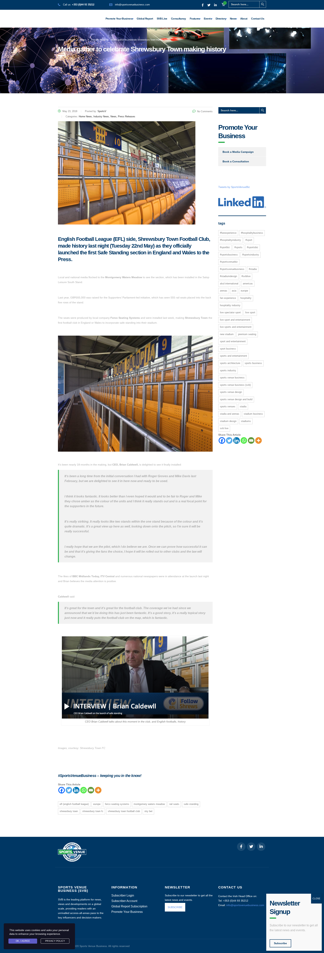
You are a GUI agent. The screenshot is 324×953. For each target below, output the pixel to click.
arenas (223, 290)
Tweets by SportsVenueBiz (234, 186)
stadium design (228, 421)
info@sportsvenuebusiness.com (132, 4)
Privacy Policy (55, 941)
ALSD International (229, 283)
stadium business (253, 413)
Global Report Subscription (129, 906)
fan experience (228, 298)
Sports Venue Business (232, 377)
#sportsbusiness (229, 254)
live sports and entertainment (235, 326)
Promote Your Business (119, 18)
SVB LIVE (224, 428)
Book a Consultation (236, 161)
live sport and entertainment (235, 319)
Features (195, 18)
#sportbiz (225, 247)
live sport (250, 312)
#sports (238, 247)
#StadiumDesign (228, 276)
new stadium (227, 334)
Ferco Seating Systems (117, 804)
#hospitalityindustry (230, 240)
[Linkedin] (76, 790)
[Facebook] (61, 790)
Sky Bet (148, 811)
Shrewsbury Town (69, 811)
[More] (98, 790)
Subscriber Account (124, 901)
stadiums (246, 421)
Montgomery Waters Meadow (149, 804)
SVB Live (162, 18)
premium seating (247, 334)
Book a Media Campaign (238, 151)
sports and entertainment (233, 355)
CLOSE (316, 898)
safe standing (191, 804)
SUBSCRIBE (175, 907)
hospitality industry (230, 305)
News (233, 18)
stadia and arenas (229, 413)
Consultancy (178, 18)
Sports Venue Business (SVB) (235, 384)
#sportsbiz (252, 247)
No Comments (205, 111)
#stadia (253, 269)
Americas (248, 283)
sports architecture (230, 363)
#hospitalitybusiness (252, 232)
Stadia (243, 406)
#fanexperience (228, 232)
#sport (248, 240)
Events (208, 18)
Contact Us (257, 18)
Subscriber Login (122, 895)
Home (61, 39)
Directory (221, 18)
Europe (96, 804)
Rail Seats (174, 804)
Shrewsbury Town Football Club (124, 811)
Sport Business (228, 348)
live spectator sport (230, 312)
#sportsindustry (250, 254)
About (244, 18)
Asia (234, 290)
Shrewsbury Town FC (92, 811)
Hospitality (245, 298)
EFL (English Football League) (74, 804)
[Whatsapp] (83, 790)
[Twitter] (69, 790)
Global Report (145, 18)
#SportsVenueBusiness (232, 269)
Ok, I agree (23, 941)
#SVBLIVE (246, 276)
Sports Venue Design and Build (236, 399)
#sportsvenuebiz (229, 261)
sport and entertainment (233, 341)
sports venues (227, 406)
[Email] (91, 790)
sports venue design (231, 392)
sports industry (228, 370)
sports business (253, 363)
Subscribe (280, 943)
